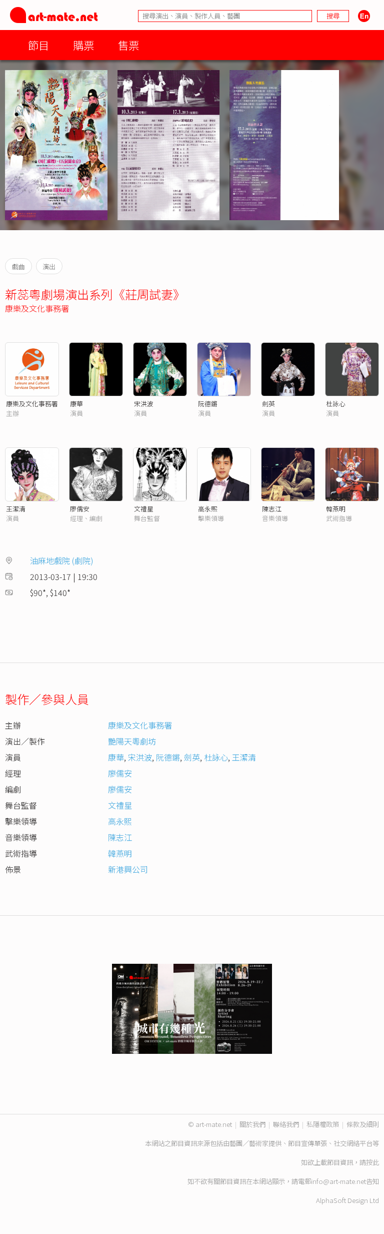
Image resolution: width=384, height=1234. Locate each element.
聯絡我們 (286, 1124)
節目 (38, 45)
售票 (128, 45)
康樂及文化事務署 (37, 308)
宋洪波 (144, 403)
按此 (372, 1162)
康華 (76, 403)
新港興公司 (128, 869)
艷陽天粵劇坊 (132, 741)
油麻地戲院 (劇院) (62, 560)
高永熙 (208, 508)
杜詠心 (336, 403)
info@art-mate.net (338, 1181)
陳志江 (272, 508)
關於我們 (253, 1124)
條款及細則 (362, 1124)
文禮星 (144, 508)
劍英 (268, 403)
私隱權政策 (322, 1124)
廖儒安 (80, 508)
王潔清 (16, 508)
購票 (83, 45)
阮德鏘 (208, 403)
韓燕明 (336, 508)
